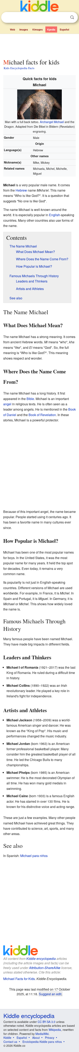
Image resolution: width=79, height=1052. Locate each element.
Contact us (10, 1042)
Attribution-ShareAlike (44, 967)
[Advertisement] (39, 45)
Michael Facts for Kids (19, 978)
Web (12, 29)
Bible (30, 398)
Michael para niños (34, 855)
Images (23, 29)
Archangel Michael (52, 122)
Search (72, 17)
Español (64, 29)
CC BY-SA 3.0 (46, 1022)
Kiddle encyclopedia (41, 958)
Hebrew (21, 190)
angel (7, 404)
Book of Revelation (42, 414)
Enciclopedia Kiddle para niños (42, 1042)
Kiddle (7, 1038)
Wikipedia (55, 1030)
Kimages (37, 29)
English (54, 215)
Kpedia (51, 29)
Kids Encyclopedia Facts (19, 68)
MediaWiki (42, 1034)
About (36, 1038)
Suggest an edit (50, 994)
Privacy (49, 1038)
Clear (63, 17)
